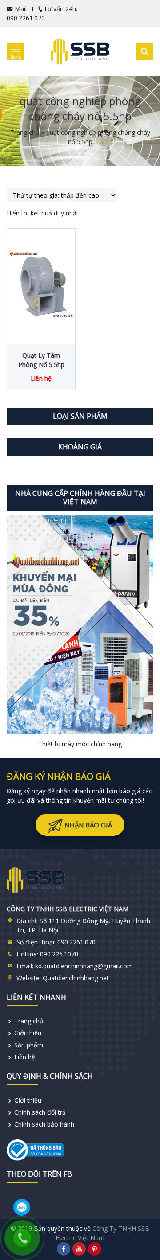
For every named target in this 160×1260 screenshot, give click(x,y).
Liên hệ (24, 1057)
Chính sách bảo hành (44, 1124)
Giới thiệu (27, 1033)
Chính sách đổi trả (40, 1112)
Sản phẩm (28, 1045)
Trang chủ (25, 132)
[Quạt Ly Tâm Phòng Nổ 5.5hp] (41, 284)
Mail (20, 8)
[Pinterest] (94, 1249)
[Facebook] (63, 1249)
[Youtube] (79, 1249)
